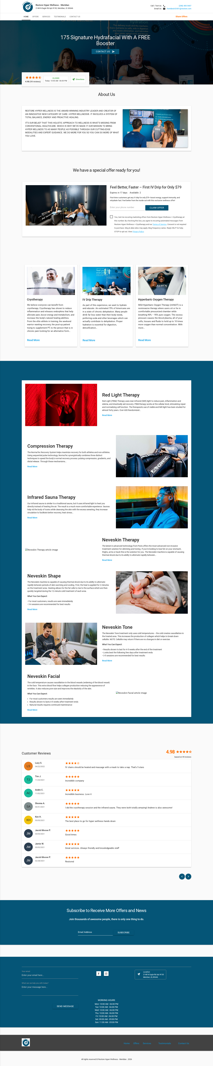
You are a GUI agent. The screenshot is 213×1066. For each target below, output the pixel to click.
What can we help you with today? (35, 983)
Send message (65, 1006)
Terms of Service (159, 224)
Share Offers (181, 16)
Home (26, 17)
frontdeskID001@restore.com (179, 9)
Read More (33, 340)
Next (196, 210)
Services (46, 17)
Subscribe (124, 932)
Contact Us (75, 17)
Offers (35, 17)
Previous (17, 210)
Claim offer (157, 207)
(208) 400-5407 (185, 6)
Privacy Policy (138, 231)
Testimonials (60, 17)
